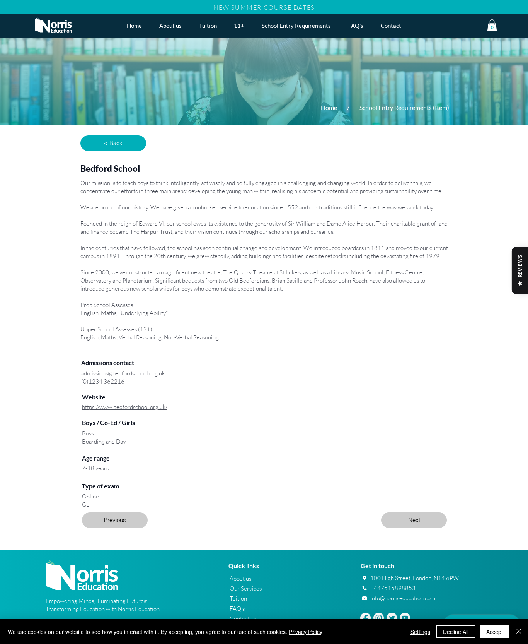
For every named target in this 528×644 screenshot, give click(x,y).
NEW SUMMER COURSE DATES (264, 7)
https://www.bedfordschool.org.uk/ (124, 407)
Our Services (246, 588)
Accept (494, 631)
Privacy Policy (305, 631)
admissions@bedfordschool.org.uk (123, 373)
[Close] (518, 631)
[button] (239, 25)
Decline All (455, 631)
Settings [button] (420, 631)
